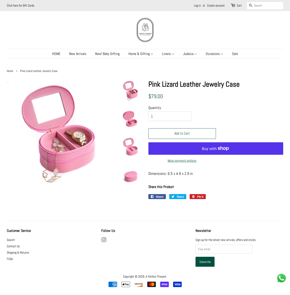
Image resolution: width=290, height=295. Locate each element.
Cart (239, 5)
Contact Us (13, 246)
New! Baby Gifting (107, 53)
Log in (197, 5)
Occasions (213, 53)
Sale (235, 53)
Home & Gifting (139, 53)
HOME (56, 53)
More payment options (182, 160)
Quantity (154, 107)
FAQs (10, 259)
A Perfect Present (156, 276)
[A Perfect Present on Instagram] (103, 241)
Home (10, 71)
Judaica (188, 53)
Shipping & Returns (18, 252)
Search (11, 240)
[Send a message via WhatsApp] (281, 278)
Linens (167, 53)
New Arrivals (77, 53)
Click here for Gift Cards (20, 5)
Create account (216, 5)
